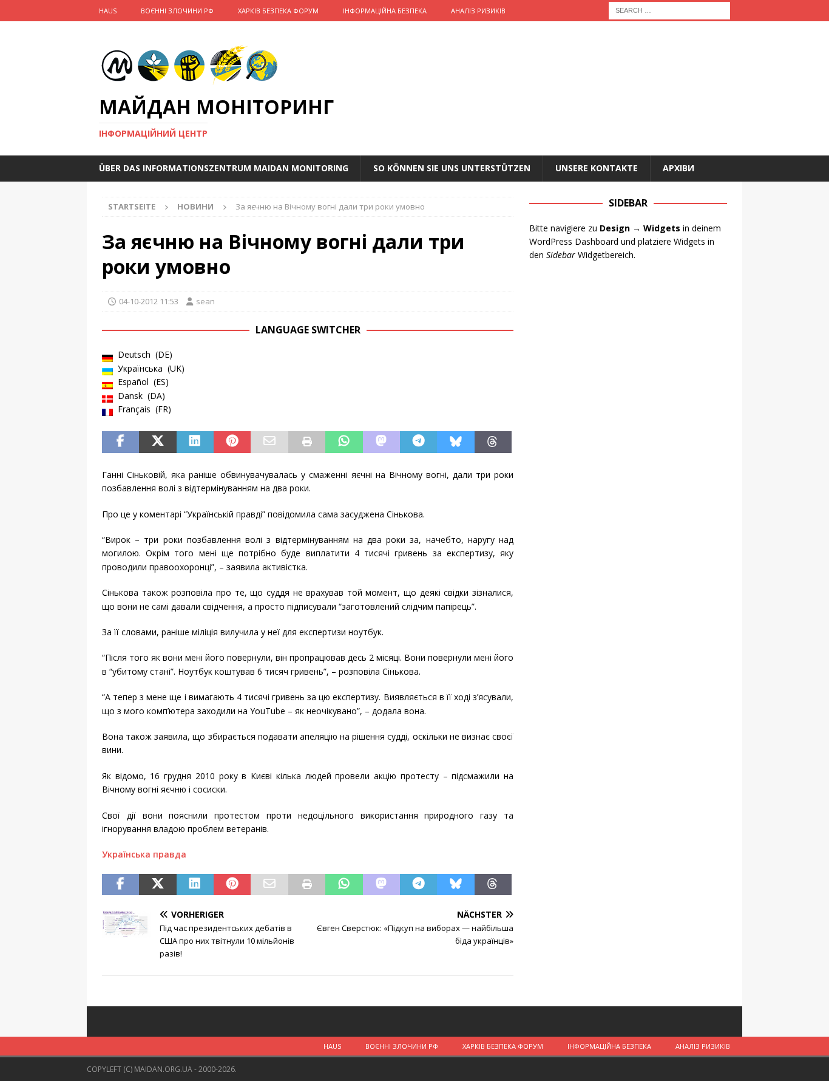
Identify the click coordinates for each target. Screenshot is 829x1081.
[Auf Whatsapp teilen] (343, 442)
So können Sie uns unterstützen (451, 168)
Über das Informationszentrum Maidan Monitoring (223, 168)
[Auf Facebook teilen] (120, 442)
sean (205, 301)
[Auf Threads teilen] (493, 442)
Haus (108, 10)
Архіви (678, 168)
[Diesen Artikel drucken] (306, 442)
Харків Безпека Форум (278, 10)
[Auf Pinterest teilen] (232, 442)
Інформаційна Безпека (385, 10)
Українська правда (144, 854)
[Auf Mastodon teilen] (381, 442)
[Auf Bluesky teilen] (455, 442)
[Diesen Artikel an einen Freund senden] (269, 442)
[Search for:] (669, 9)
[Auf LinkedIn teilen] (195, 442)
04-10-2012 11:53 (148, 301)
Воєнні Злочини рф (177, 10)
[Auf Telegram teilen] (418, 442)
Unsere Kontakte (596, 168)
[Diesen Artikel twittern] (157, 442)
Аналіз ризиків (478, 10)
